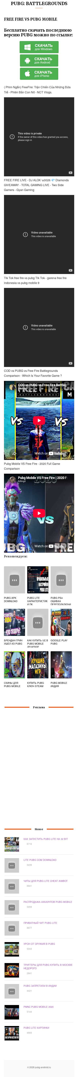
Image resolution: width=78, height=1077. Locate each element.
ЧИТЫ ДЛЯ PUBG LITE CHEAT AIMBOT (46, 881)
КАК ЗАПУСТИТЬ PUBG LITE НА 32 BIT (46, 839)
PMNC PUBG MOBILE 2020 (39, 1006)
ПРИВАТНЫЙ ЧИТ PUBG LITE (40, 923)
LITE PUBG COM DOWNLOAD (40, 860)
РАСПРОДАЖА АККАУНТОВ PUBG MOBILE (48, 902)
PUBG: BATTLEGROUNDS (39, 3)
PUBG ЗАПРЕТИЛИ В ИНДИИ (40, 985)
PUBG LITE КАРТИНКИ (36, 1027)
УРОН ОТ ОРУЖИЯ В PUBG (39, 944)
